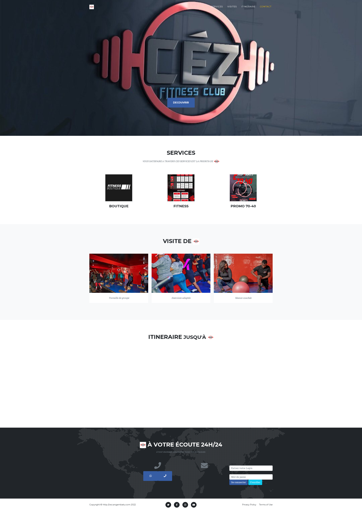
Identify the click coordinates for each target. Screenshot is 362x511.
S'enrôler (255, 482)
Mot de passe (236, 472)
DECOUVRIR (181, 102)
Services (217, 6)
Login (232, 463)
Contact (266, 6)
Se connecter (238, 482)
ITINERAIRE (248, 6)
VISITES (232, 6)
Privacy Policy (249, 504)
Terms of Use (266, 504)
